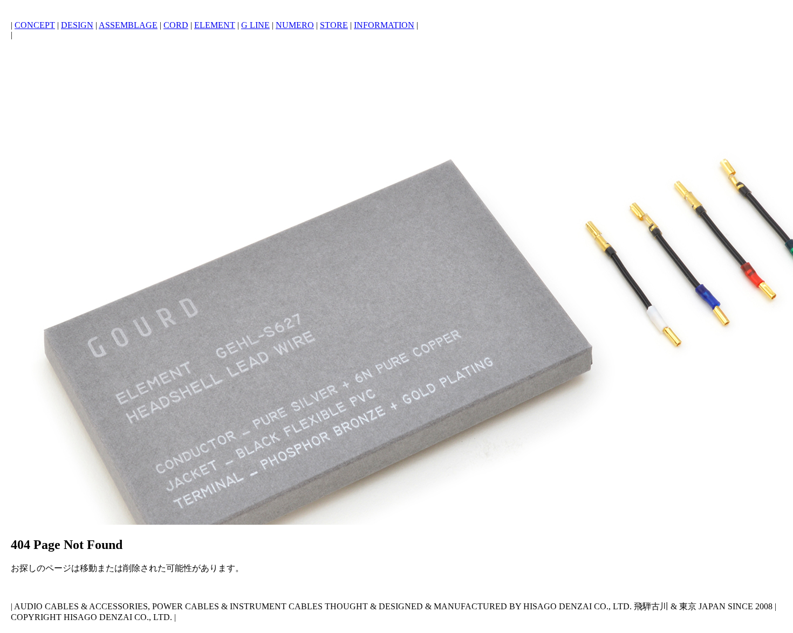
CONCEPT (35, 25)
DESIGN (77, 25)
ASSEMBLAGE (128, 25)
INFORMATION (384, 25)
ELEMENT (214, 25)
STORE (334, 25)
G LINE (255, 25)
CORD (175, 25)
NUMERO (295, 25)
